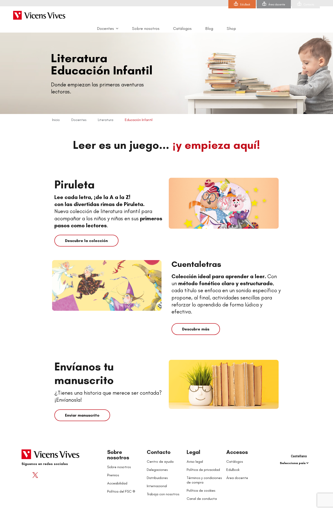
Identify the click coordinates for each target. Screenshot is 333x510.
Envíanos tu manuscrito (84, 373)
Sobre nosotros (118, 455)
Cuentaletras (196, 264)
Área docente (276, 4)
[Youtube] (44, 474)
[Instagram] (53, 474)
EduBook (245, 4)
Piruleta (74, 184)
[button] (86, 241)
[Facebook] (26, 474)
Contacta (309, 4)
